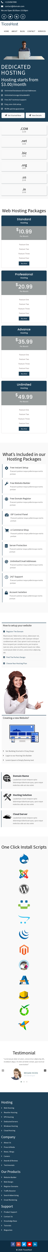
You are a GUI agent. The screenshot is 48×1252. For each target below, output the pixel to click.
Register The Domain (14, 631)
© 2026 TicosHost (24, 1249)
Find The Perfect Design (15, 657)
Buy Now (24, 263)
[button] (21, 1082)
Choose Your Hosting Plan (16, 663)
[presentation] (3, 1070)
